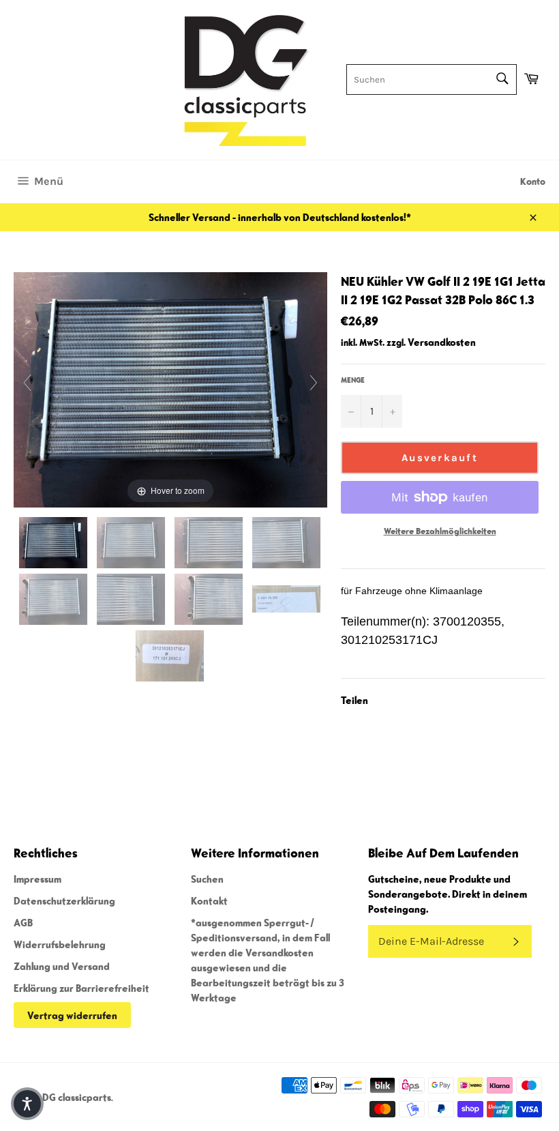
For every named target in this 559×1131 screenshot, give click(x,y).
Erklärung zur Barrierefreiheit (81, 988)
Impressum (37, 878)
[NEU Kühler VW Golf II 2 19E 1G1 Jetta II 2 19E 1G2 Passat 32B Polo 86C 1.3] (54, 542)
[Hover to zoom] (170, 388)
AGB (23, 922)
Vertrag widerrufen (72, 1015)
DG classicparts (76, 1097)
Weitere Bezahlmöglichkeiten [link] (440, 531)
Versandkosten (442, 342)
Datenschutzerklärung (64, 900)
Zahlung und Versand (62, 966)
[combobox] (431, 79)
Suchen (207, 878)
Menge (353, 379)
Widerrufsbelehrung (60, 944)
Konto (532, 181)
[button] (27, 1103)
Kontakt (209, 900)
